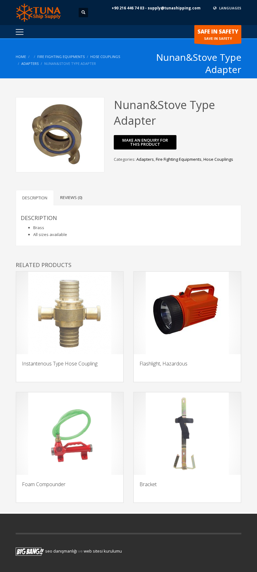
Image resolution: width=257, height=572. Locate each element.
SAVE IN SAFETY (217, 34)
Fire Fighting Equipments (61, 56)
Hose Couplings (105, 56)
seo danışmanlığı (61, 551)
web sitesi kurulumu (103, 551)
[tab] (35, 197)
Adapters (30, 63)
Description (34, 198)
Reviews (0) (71, 197)
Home (21, 56)
